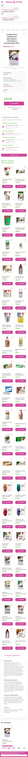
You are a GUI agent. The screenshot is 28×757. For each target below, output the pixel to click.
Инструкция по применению (12, 655)
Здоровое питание (15, 29)
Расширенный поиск (7, 9)
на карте (4, 119)
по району (9, 119)
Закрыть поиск (8, 11)
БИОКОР (5, 74)
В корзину (15, 103)
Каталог (8, 29)
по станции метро (17, 119)
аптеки (20, 107)
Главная (3, 29)
